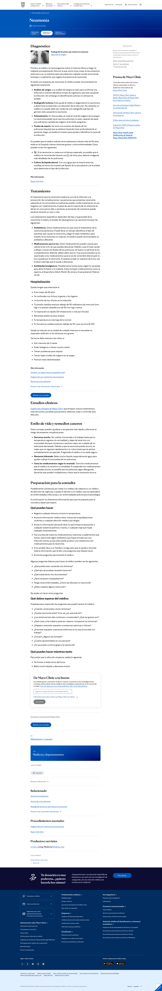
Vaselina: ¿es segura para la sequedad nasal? (48, 372)
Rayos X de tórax (37, 181)
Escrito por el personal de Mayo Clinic (45, 717)
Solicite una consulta (41, 395)
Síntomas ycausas (35, 33)
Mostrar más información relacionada (45, 386)
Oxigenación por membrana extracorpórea (47, 377)
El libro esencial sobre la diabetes (126, 120)
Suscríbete (39, 702)
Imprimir (38, 773)
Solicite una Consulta (39, 26)
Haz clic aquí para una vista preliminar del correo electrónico (63, 686)
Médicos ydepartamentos (60, 33)
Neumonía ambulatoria (39, 796)
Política (115, 64)
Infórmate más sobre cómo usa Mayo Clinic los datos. (54, 697)
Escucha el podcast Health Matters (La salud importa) (127, 106)
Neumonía (39, 20)
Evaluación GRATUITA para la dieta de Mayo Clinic (126, 126)
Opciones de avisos (121, 67)
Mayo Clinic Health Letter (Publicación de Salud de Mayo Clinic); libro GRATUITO (124, 135)
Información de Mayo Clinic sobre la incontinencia (127, 114)
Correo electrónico (41, 695)
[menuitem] (34, 33)
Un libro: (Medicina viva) (47, 847)
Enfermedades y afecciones (40, 13)
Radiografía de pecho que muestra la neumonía (49, 806)
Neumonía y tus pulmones (41, 381)
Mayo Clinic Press (120, 90)
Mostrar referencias (38, 781)
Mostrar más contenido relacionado (45, 811)
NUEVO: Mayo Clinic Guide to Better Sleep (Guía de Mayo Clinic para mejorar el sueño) (126, 97)
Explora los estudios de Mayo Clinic (47, 408)
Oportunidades (124, 64)
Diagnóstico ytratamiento (47, 33)
